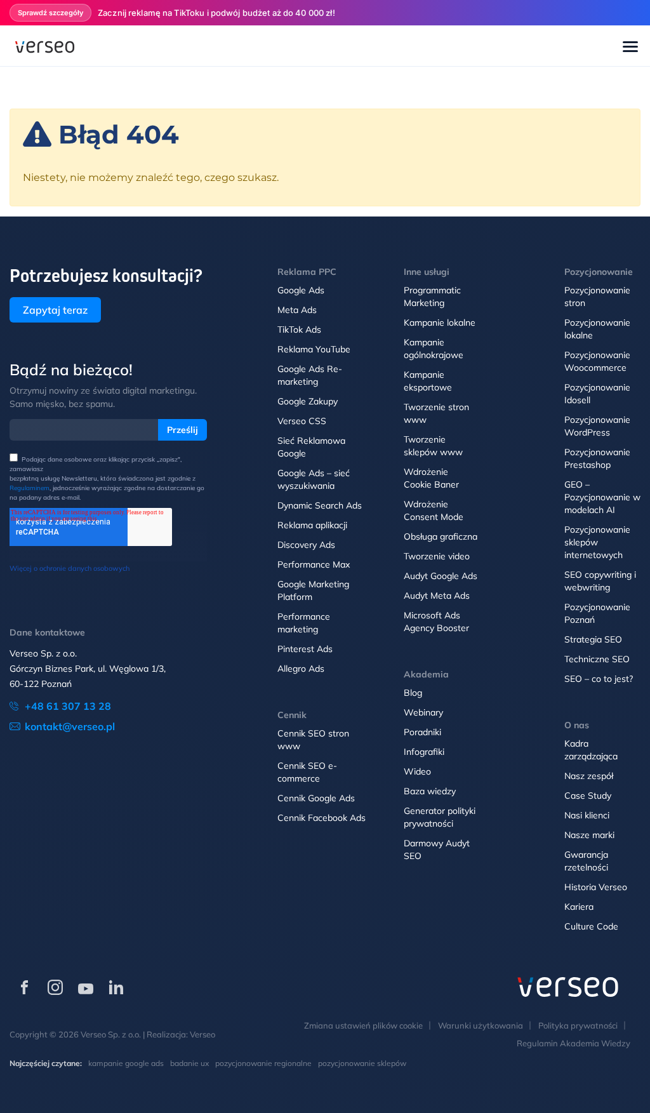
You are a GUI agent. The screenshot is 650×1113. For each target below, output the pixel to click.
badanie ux (189, 1063)
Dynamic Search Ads (319, 505)
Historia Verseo (595, 887)
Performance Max (313, 564)
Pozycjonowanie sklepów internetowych (597, 542)
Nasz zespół (588, 776)
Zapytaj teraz (55, 309)
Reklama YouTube (313, 349)
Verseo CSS (301, 421)
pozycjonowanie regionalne (263, 1063)
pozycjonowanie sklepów (362, 1063)
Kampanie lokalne (439, 322)
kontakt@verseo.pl (70, 726)
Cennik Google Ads (316, 798)
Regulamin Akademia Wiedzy (573, 1043)
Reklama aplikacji (312, 525)
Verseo (202, 1034)
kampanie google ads (126, 1063)
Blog (413, 692)
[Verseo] (45, 45)
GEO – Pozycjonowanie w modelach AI (602, 497)
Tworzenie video (437, 556)
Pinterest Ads (305, 649)
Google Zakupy (307, 401)
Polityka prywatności (578, 1025)
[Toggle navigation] (630, 48)
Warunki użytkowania (480, 1025)
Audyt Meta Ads (437, 595)
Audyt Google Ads (440, 576)
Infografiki (424, 751)
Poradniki (422, 732)
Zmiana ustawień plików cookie (363, 1025)
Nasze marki (589, 835)
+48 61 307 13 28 (68, 706)
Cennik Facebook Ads (321, 817)
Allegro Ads (300, 668)
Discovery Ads (306, 544)
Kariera (579, 906)
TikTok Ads (299, 329)
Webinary (423, 712)
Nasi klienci (586, 815)
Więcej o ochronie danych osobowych (69, 568)
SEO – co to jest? (598, 678)
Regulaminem (30, 488)
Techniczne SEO (597, 659)
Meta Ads (297, 310)
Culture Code (591, 926)
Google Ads (300, 290)
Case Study (587, 795)
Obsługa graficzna (440, 536)
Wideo (417, 771)
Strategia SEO (593, 639)
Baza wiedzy (430, 791)
